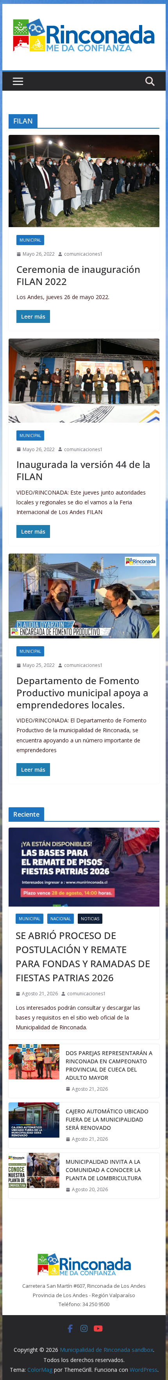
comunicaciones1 (83, 254)
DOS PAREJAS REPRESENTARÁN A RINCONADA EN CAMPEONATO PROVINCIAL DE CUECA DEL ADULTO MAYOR (109, 1065)
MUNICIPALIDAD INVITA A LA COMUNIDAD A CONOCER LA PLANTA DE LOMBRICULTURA (103, 1170)
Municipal (30, 240)
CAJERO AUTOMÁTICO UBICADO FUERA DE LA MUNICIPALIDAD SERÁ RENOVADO (107, 1119)
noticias (90, 918)
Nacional (60, 918)
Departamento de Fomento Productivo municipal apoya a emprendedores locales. (82, 692)
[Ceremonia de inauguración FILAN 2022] (84, 181)
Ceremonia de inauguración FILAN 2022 (78, 275)
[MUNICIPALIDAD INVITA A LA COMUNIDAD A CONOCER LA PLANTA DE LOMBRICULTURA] (34, 1176)
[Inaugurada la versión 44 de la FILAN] (84, 380)
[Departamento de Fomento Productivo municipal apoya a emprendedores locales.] (84, 596)
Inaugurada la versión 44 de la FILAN (83, 470)
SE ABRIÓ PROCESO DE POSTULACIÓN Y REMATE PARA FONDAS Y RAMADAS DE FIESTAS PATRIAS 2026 (83, 956)
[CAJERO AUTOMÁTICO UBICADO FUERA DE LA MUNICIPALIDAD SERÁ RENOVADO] (34, 1125)
